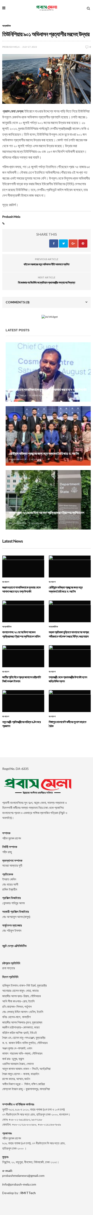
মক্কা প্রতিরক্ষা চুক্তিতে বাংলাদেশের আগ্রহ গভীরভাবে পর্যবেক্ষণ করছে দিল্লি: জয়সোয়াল (69, 634)
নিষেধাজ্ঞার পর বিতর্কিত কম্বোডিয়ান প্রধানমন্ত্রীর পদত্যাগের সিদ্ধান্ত (46, 282)
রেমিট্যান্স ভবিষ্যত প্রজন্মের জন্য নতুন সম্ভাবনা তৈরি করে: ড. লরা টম (44, 453)
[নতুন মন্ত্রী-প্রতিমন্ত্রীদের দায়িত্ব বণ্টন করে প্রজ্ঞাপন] (23, 701)
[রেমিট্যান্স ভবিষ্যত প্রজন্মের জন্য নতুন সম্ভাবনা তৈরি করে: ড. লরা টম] (48, 436)
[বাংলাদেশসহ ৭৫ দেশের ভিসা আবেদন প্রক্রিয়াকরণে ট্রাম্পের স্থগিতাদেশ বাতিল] (48, 500)
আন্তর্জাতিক (6, 26)
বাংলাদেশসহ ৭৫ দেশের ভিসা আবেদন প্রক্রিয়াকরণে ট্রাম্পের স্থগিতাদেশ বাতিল (21, 634)
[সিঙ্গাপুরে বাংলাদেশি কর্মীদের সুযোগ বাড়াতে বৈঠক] (70, 701)
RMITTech (28, 1193)
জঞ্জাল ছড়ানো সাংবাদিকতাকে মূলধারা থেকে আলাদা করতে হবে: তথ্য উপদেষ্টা (47, 390)
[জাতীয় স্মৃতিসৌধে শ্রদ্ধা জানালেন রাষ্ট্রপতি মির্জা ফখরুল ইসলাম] (23, 656)
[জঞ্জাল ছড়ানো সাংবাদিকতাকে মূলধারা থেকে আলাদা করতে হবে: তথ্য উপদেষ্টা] (48, 372)
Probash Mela (11, 46)
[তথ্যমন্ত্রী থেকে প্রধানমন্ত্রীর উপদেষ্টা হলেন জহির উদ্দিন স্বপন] (70, 656)
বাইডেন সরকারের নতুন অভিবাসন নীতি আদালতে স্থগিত (47, 264)
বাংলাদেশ (5, 582)
